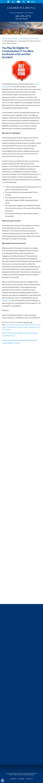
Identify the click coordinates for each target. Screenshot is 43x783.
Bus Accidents (11, 441)
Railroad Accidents (12, 543)
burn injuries (10, 437)
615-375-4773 (23, 16)
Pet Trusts (9, 521)
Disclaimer (13, 778)
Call (13, 1)
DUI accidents (11, 484)
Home (8, 1)
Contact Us (29, 778)
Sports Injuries (11, 561)
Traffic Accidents (12, 572)
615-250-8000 (22, 19)
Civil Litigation (11, 448)
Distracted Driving (12, 470)
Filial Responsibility (12, 492)
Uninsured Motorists (13, 587)
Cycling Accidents (12, 463)
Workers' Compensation (14, 594)
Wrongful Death (11, 598)
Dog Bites (9, 473)
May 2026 (9, 404)
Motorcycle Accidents (13, 510)
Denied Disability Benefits (15, 466)
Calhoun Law (6, 300)
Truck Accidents (12, 583)
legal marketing (18, 774)
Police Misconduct (12, 528)
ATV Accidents (11, 419)
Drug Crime (10, 481)
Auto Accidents (33, 38)
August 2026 (10, 393)
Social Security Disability (14, 554)
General (9, 495)
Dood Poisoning (11, 477)
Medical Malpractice (13, 506)
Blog (25, 38)
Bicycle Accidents (12, 430)
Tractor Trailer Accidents (15, 568)
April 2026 (9, 408)
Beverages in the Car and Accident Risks (20, 357)
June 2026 (10, 401)
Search (23, 1)
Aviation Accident (12, 426)
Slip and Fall (10, 550)
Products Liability (12, 539)
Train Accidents (11, 576)
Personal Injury (11, 517)
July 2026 (9, 397)
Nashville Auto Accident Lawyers (18, 327)
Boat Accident (11, 433)
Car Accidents (11, 444)
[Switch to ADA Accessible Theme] (2, 781)
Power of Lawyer (12, 532)
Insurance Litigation (13, 499)
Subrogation (10, 565)
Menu (33, 1)
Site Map (21, 778)
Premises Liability (12, 535)
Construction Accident (14, 451)
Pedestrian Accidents (13, 514)
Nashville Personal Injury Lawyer (12, 38)
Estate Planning (11, 488)
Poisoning (9, 525)
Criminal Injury (11, 459)
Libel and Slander (12, 503)
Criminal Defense (12, 455)
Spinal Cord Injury (12, 557)
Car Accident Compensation (15, 325)
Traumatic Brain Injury (13, 579)
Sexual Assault (11, 546)
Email (18, 1)
